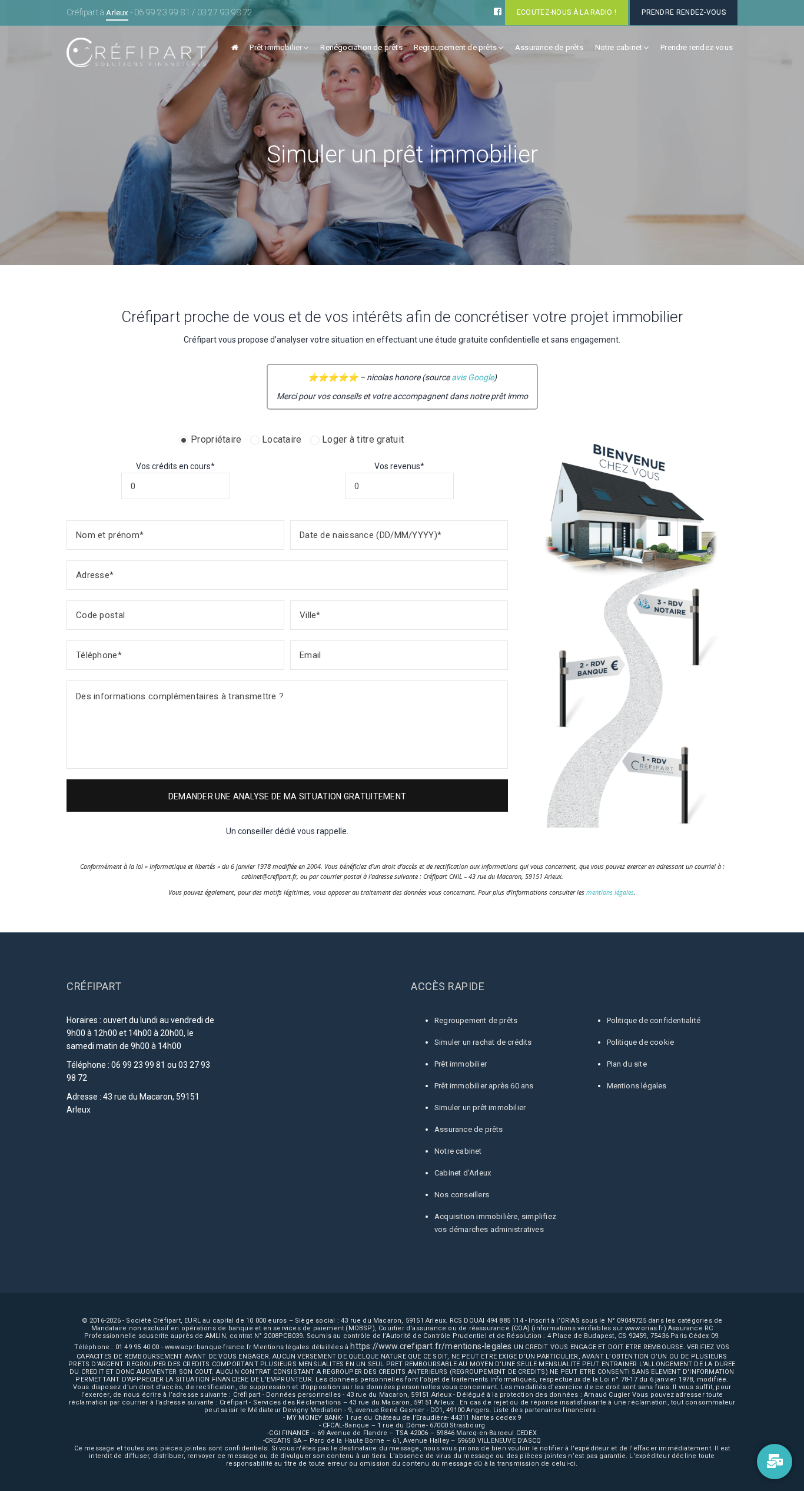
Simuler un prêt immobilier (480, 1107)
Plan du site (627, 1064)
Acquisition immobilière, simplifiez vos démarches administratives (495, 1223)
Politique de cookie (641, 1042)
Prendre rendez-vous (696, 47)
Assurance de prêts (549, 47)
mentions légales (610, 892)
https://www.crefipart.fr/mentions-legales (430, 1346)
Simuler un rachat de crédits (483, 1042)
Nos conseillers (461, 1194)
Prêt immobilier (276, 47)
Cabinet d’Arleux (462, 1172)
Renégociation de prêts (361, 47)
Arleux (117, 12)
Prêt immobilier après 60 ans (484, 1085)
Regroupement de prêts (455, 47)
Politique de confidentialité (654, 1020)
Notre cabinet (619, 47)
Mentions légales (637, 1085)
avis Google (472, 377)
